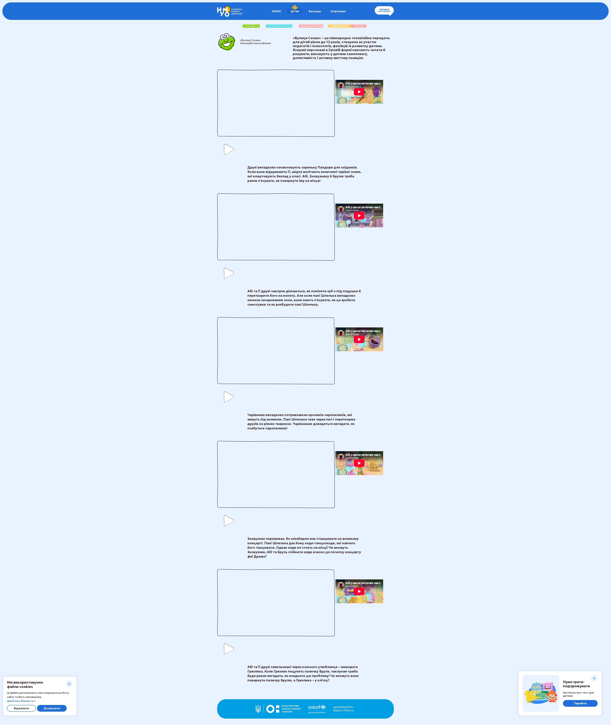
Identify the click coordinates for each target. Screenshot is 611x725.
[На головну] (229, 11)
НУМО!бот (359, 26)
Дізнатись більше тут (21, 700)
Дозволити (52, 708)
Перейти (580, 703)
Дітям (295, 11)
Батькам (315, 11)
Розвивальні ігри (339, 26)
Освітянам (338, 11)
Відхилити (21, 708)
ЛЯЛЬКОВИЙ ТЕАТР (253, 26)
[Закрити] (69, 683)
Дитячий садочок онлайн (281, 26)
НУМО (276, 11)
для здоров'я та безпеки (312, 26)
